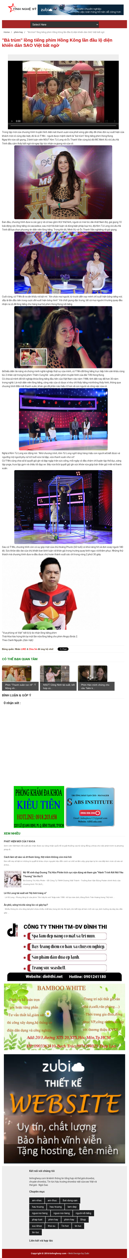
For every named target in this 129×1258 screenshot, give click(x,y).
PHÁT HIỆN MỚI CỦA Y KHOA (19, 841)
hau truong (38, 1206)
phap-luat (37, 1219)
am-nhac (37, 1200)
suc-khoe (37, 1226)
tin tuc (78, 1226)
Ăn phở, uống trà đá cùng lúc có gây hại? (26, 905)
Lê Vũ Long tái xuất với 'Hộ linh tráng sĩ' (25, 893)
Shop (83, 1219)
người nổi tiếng (83, 1213)
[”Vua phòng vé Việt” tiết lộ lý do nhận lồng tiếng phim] (51, 629)
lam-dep (72, 1206)
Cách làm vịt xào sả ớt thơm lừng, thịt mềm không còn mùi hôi (38, 857)
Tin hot (65, 1226)
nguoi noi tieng (40, 1213)
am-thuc (52, 1200)
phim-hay (69, 1219)
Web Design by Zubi (78, 1253)
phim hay (53, 1219)
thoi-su (51, 1226)
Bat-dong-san (70, 1200)
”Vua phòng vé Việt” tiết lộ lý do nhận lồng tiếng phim (29, 632)
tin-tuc (35, 1232)
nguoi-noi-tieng (62, 1213)
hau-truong (56, 1206)
